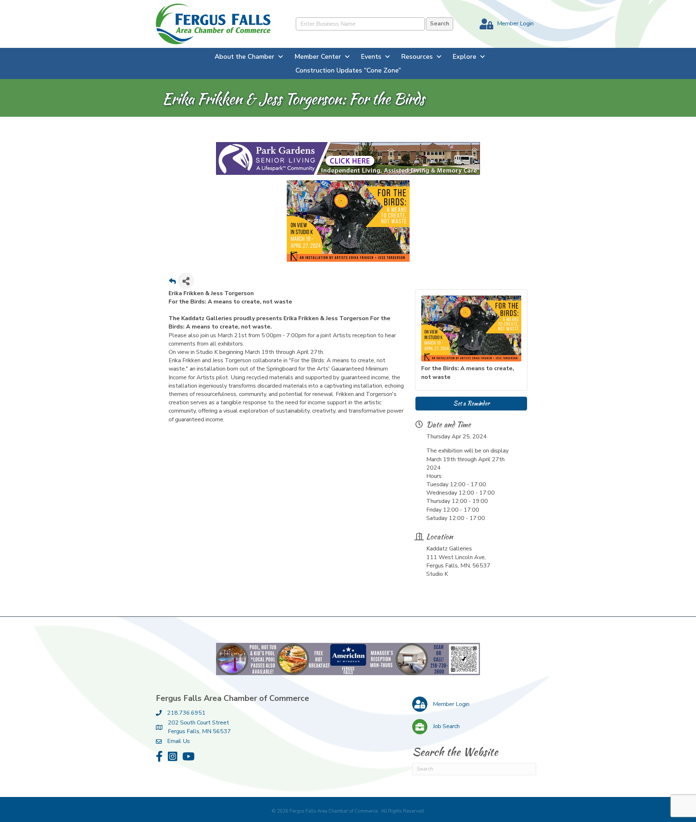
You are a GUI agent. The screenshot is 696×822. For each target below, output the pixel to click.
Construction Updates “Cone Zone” (348, 70)
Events (371, 56)
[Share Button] (186, 281)
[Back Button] (172, 283)
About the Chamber (244, 56)
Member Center (317, 56)
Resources (417, 56)
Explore (464, 56)
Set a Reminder (471, 403)
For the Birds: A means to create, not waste (467, 372)
